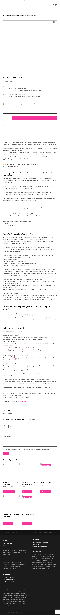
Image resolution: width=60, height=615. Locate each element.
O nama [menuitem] (46, 532)
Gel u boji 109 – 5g (28, 514)
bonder (17, 352)
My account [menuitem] (52, 532)
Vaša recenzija (8, 436)
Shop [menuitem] (34, 532)
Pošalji (6, 454)
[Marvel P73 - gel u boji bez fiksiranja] (30, 471)
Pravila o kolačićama (9, 579)
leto (36, 129)
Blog (4, 545)
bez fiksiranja (19, 129)
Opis (26, 136)
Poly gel (16, 358)
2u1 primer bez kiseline (28, 350)
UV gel (10, 358)
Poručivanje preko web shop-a (40, 542)
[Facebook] (3, 532)
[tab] (26, 137)
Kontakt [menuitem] (40, 532)
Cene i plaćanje (36, 544)
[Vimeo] (16, 532)
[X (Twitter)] (6, 532)
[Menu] (3, 5)
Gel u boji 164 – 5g (46, 482)
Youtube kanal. (21, 401)
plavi (39, 129)
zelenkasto (44, 129)
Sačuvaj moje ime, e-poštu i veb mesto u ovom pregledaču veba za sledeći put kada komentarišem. (27, 449)
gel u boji (25, 129)
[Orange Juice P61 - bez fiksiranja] (11, 503)
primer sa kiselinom (8, 352)
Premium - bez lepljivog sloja (17, 128)
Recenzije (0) (32, 136)
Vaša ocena (5, 426)
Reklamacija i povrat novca (39, 546)
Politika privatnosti (8, 577)
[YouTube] (13, 532)
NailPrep (11, 348)
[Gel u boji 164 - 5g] (48, 471)
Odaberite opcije (8, 491)
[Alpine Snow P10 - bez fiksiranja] (11, 471)
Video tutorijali (7, 543)
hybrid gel (31, 129)
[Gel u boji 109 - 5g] (30, 503)
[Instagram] (8, 532)
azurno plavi (11, 129)
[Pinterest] (11, 532)
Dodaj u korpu (35, 118)
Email (33, 431)
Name (6, 431)
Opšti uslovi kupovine (9, 581)
